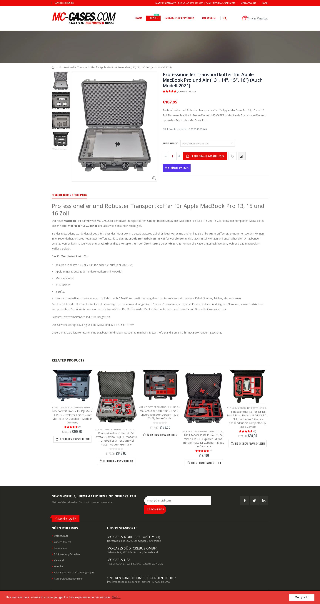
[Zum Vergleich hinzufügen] (242, 156)
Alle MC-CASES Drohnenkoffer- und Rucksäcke (76, 407)
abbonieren (155, 509)
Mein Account (248, 3)
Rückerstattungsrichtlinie (68, 578)
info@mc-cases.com (224, 3)
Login (265, 3)
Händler (58, 566)
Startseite (53, 67)
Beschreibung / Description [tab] (69, 195)
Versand (59, 560)
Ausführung (171, 143)
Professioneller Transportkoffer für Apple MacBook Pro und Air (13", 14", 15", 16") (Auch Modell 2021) (213, 80)
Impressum (60, 548)
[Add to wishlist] (232, 156)
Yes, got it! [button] (302, 597)
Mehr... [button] (116, 597)
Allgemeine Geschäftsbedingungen (74, 572)
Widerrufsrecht (62, 542)
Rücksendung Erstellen (67, 554)
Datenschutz (61, 535)
